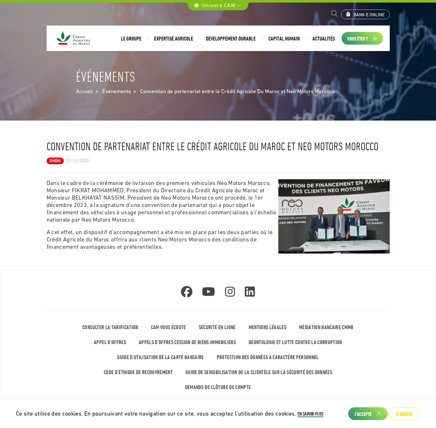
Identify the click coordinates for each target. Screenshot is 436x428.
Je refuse (403, 414)
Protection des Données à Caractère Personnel (268, 357)
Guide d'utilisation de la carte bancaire (160, 357)
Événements (116, 91)
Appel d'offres (110, 342)
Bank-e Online (369, 14)
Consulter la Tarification (110, 327)
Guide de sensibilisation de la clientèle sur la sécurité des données (258, 372)
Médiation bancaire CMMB (326, 327)
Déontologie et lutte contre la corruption (295, 342)
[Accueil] (73, 38)
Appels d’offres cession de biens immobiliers (187, 342)
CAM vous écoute (168, 327)
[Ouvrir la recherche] (334, 14)
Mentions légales (267, 327)
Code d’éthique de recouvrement (138, 372)
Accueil (84, 91)
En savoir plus (310, 414)
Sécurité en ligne (217, 327)
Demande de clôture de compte (218, 387)
